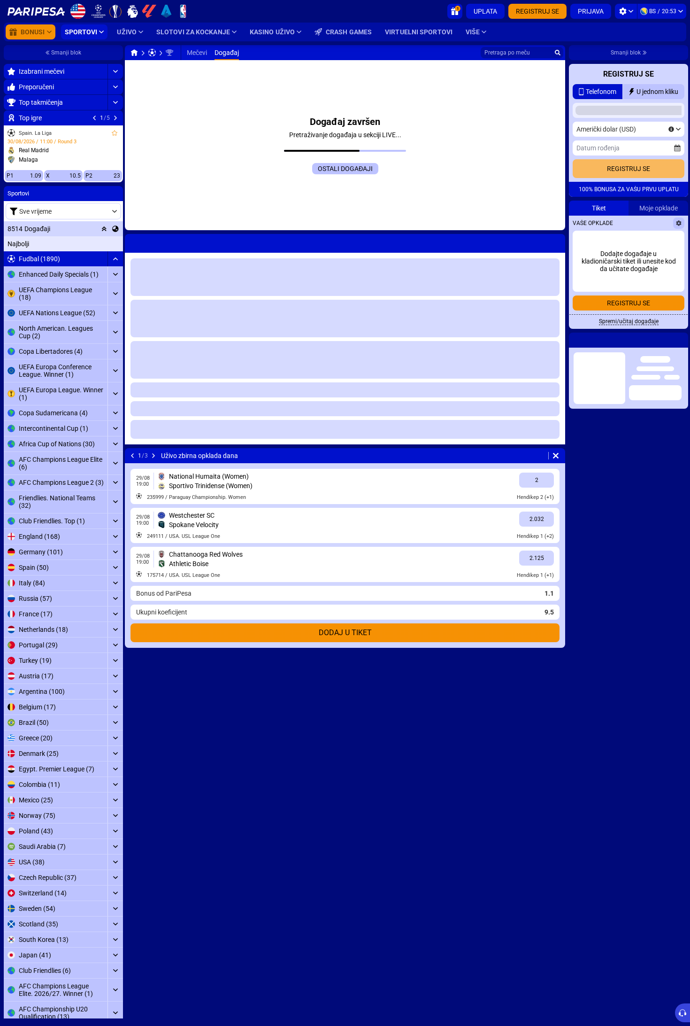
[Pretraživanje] (557, 52)
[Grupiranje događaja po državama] (115, 228)
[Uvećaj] (115, 71)
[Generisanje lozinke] (655, 241)
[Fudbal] (152, 52)
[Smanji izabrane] (104, 228)
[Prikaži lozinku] (674, 241)
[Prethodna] (94, 118)
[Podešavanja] (626, 11)
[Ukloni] (555, 455)
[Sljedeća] (115, 118)
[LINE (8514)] (134, 52)
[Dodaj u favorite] (114, 133)
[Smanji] (115, 258)
